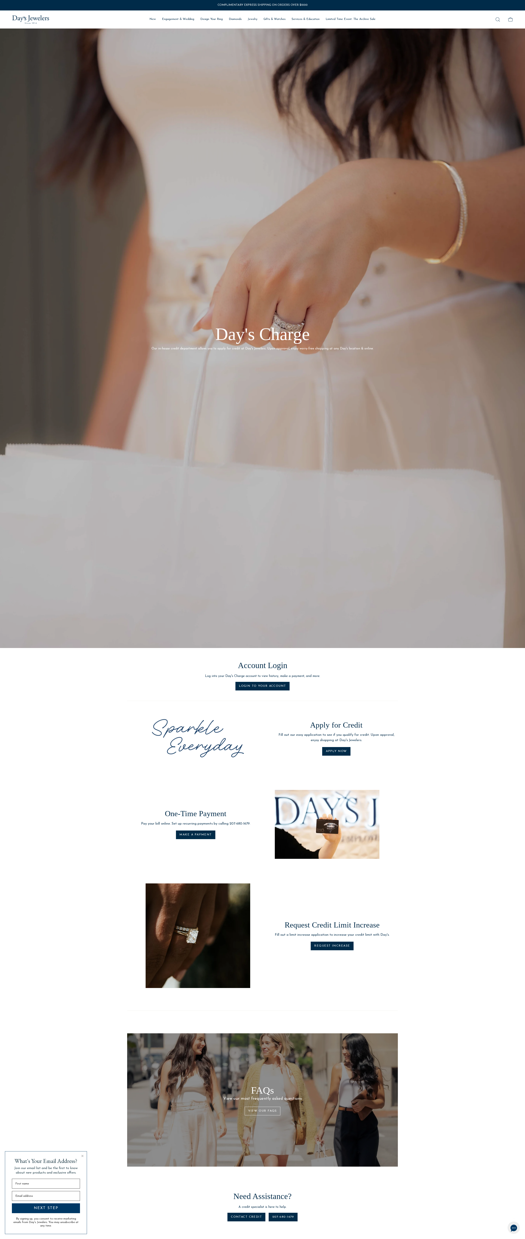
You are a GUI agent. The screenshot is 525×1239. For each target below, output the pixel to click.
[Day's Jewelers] (30, 19)
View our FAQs (262, 1110)
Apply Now (336, 751)
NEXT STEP (46, 1208)
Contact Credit (246, 1216)
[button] (497, 19)
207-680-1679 (283, 1216)
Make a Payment (195, 834)
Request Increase (332, 945)
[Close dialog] (82, 1156)
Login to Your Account (262, 686)
